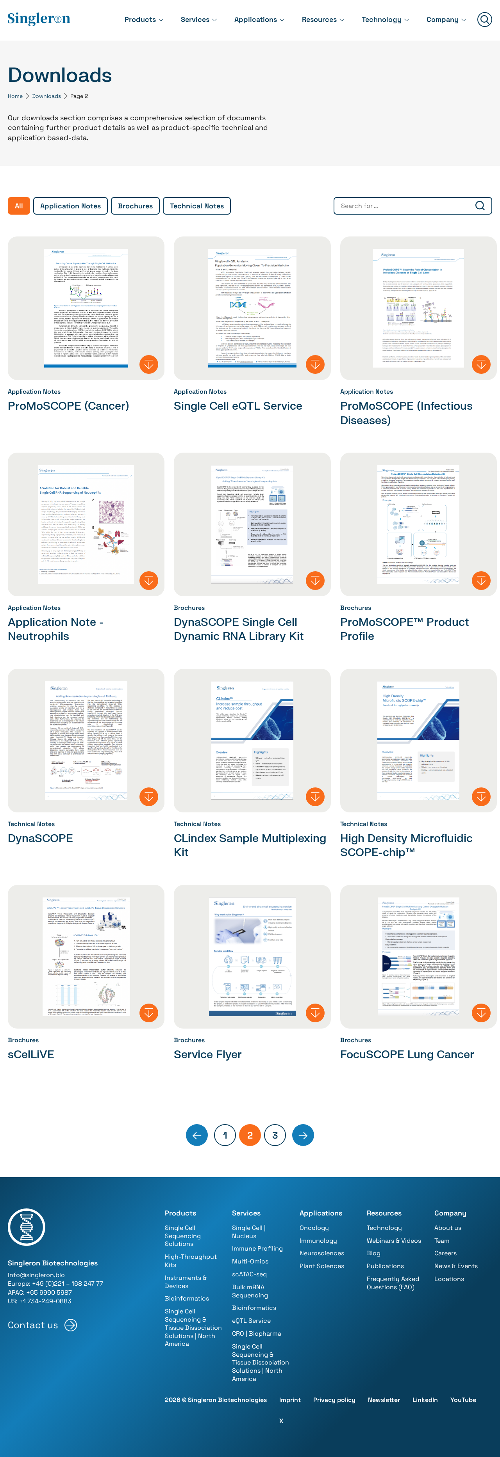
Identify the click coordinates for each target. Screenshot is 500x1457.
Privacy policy (334, 1400)
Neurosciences (322, 1253)
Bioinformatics (187, 1298)
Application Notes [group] (70, 205)
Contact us (33, 1325)
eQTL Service (251, 1321)
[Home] (39, 19)
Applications (255, 19)
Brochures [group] (135, 205)
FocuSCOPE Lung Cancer (407, 1055)
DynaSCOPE (40, 839)
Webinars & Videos (394, 1241)
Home (15, 96)
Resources (319, 19)
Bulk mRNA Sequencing (250, 1291)
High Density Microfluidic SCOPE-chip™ (406, 846)
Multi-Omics (250, 1261)
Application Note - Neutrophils (56, 629)
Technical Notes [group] (197, 205)
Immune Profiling (257, 1248)
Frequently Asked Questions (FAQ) (393, 1283)
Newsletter (384, 1400)
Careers (445, 1253)
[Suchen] (484, 20)
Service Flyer (208, 1055)
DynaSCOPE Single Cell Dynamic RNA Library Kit (239, 629)
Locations (449, 1279)
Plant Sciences (322, 1266)
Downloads (46, 96)
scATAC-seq (249, 1274)
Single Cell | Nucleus (249, 1232)
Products (140, 19)
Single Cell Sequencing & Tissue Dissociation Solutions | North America (193, 1327)
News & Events (456, 1266)
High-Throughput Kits (191, 1261)
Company (443, 19)
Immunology (318, 1241)
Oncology (314, 1228)
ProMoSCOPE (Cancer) (68, 406)
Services (195, 19)
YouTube (463, 1400)
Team (442, 1241)
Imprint (290, 1400)
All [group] (19, 205)
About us (447, 1228)
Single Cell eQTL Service (238, 406)
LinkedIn (425, 1400)
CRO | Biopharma (256, 1333)
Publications (385, 1266)
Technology (382, 19)
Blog (373, 1253)
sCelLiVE (31, 1055)
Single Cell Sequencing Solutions (183, 1236)
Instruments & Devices (186, 1282)
